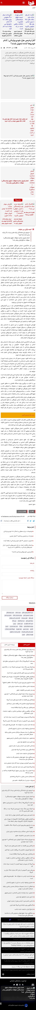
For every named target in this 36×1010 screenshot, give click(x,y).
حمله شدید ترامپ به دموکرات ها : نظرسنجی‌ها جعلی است (18, 725)
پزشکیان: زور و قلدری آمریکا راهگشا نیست (22, 707)
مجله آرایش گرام (29, 621)
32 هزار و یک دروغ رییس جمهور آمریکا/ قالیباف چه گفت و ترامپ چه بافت (17, 772)
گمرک (31, 511)
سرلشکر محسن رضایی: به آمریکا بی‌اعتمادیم (21, 777)
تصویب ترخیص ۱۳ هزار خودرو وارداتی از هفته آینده (18, 541)
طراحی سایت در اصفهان (15, 632)
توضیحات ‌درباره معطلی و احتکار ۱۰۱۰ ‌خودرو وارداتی (18, 532)
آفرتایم (31, 629)
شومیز (23, 635)
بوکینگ (20, 626)
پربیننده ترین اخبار (9, 645)
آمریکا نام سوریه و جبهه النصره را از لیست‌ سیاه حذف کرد (18, 717)
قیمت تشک (17, 613)
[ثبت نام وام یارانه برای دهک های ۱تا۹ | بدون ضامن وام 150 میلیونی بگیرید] (29, 21)
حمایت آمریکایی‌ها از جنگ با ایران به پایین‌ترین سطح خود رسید (18, 662)
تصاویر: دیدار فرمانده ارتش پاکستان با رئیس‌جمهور (20, 738)
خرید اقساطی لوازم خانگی (27, 613)
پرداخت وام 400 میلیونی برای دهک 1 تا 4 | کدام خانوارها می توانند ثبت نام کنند (7, 33)
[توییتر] (30, 521)
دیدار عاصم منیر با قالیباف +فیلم (25, 690)
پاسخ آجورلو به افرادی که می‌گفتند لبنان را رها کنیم (20, 704)
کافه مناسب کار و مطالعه (15, 618)
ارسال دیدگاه (9, 598)
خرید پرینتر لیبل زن (14, 626)
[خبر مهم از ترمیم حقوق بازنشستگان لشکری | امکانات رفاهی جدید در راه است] (18, 22)
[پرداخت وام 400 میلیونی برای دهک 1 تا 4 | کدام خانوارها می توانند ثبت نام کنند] (7, 22)
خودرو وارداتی (21, 511)
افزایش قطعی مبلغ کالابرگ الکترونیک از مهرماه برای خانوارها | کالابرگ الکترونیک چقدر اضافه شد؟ (17, 678)
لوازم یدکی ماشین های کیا (27, 632)
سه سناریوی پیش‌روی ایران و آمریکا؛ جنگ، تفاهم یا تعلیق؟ (17, 683)
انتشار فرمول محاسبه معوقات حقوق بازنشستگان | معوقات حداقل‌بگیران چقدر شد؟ (13, 990)
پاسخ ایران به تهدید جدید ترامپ (24, 753)
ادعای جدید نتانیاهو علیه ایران (25, 742)
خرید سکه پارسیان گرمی (28, 415)
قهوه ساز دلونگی (29, 635)
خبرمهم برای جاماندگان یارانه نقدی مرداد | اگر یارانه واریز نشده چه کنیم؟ (18, 651)
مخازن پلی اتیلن (8, 615)
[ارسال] (4, 48)
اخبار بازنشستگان (10, 613)
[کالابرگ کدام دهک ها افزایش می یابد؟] (29, 206)
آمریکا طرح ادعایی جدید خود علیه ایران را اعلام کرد (19, 767)
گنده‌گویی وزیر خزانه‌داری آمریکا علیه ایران (22, 750)
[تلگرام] (33, 521)
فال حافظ (31, 618)
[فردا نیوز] (31, 3)
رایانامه (32, 571)
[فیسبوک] (28, 521)
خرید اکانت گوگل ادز (28, 624)
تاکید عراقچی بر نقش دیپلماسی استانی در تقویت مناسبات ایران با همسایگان (18, 712)
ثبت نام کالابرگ (21, 621)
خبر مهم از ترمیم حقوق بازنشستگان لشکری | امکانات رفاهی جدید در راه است (18, 33)
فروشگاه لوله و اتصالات (10, 629)
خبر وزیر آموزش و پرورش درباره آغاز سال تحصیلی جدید (18, 763)
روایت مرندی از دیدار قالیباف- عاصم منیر (22, 780)
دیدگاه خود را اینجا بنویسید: (26, 578)
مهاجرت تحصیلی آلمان (28, 615)
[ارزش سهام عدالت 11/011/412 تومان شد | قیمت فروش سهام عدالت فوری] (7, 210)
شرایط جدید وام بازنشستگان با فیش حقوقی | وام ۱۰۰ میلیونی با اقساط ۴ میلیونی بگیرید (18, 221)
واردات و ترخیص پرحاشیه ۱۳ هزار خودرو (21, 536)
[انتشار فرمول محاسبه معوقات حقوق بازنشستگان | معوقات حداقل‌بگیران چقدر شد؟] (30, 993)
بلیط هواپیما (19, 629)
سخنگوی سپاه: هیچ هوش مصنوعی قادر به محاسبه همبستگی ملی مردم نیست (20, 758)
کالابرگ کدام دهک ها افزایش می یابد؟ (29, 214)
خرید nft (14, 621)
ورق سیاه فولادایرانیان (28, 626)
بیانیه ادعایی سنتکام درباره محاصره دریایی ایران (20, 686)
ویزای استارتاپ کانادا (17, 615)
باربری (7, 626)
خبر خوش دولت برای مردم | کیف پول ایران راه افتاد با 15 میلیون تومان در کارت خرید (14, 120)
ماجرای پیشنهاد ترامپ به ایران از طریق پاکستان (20, 729)
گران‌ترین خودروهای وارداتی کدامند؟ (22, 552)
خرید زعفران (20, 624)
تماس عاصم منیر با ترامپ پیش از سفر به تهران (21, 746)
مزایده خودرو (26, 629)
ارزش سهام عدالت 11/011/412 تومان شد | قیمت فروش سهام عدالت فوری (7, 221)
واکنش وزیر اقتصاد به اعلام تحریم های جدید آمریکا (20, 700)
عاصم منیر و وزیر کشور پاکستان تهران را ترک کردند (20, 673)
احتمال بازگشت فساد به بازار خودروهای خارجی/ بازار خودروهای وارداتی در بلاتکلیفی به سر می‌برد (17, 546)
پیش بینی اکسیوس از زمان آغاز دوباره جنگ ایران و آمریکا (18, 721)
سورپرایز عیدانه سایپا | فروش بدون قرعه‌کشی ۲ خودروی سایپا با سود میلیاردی (18, 695)
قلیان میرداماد (24, 618)
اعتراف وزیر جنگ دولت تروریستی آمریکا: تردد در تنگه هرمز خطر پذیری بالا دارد (17, 668)
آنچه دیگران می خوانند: (24, 229)
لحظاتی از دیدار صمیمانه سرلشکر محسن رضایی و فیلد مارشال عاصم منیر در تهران (19, 733)
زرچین (14, 624)
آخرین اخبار (26, 645)
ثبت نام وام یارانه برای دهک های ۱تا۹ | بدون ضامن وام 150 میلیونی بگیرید (29, 31)
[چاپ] (2, 48)
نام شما (32, 563)
